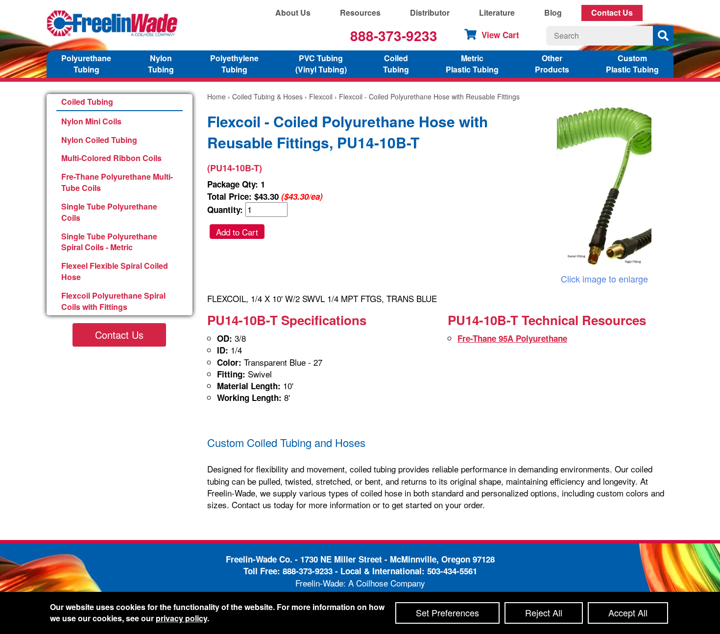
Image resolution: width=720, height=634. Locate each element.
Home (216, 96)
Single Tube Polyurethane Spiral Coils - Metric (109, 242)
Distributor (430, 12)
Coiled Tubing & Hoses (267, 96)
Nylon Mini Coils (91, 121)
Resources (360, 12)
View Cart (500, 35)
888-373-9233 (393, 35)
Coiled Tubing (87, 101)
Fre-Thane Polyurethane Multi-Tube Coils (117, 182)
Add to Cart (237, 232)
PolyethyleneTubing (234, 63)
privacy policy (181, 618)
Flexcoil (321, 96)
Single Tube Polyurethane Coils (109, 212)
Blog (553, 12)
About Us (293, 12)
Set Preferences (447, 612)
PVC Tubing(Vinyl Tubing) (321, 63)
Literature (497, 12)
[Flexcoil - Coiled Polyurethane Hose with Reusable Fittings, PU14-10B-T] (604, 187)
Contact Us (612, 12)
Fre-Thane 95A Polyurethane (512, 338)
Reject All (543, 612)
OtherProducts (552, 63)
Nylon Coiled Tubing (99, 139)
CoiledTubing (396, 63)
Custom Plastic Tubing (632, 63)
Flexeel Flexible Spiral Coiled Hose (114, 271)
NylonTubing (161, 63)
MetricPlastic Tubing (472, 63)
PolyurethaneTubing (86, 63)
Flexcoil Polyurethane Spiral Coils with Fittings (113, 301)
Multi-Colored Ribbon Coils (111, 158)
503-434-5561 (452, 571)
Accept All (628, 612)
